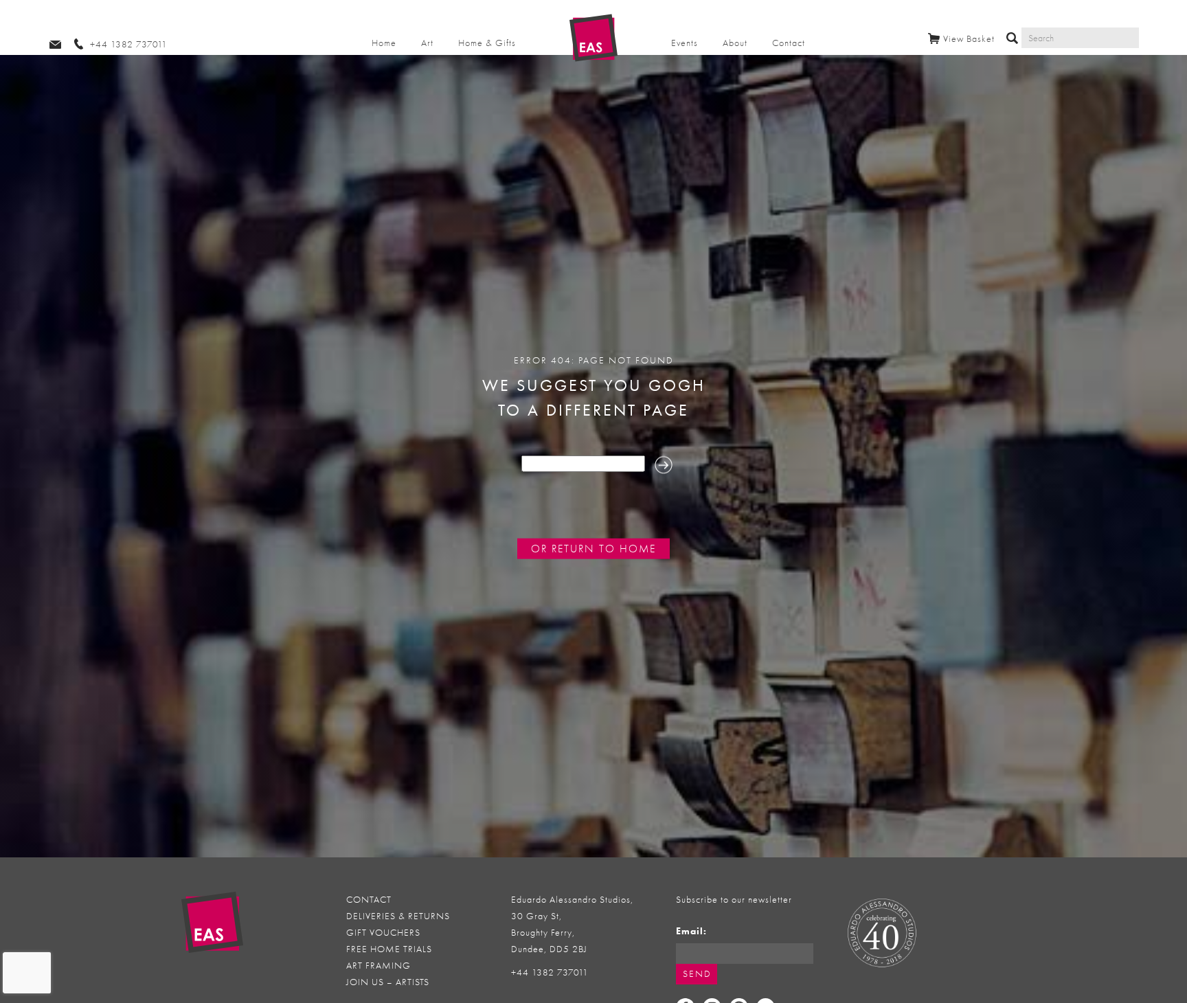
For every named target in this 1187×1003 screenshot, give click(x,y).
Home (384, 43)
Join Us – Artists (387, 982)
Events (684, 43)
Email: (691, 931)
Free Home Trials (389, 949)
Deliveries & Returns (398, 916)
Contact (788, 43)
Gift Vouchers (383, 932)
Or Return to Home (593, 548)
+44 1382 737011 (550, 972)
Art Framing (378, 965)
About (735, 43)
